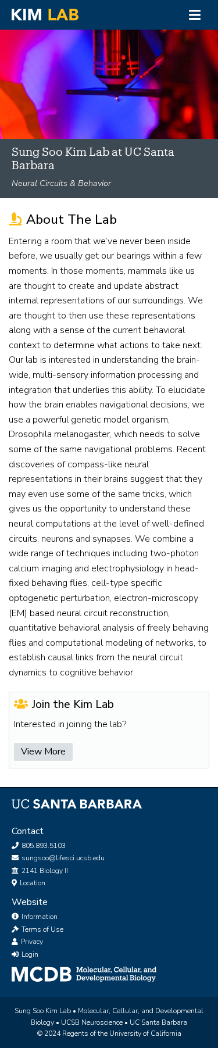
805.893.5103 (43, 845)
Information (39, 916)
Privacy (31, 941)
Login (29, 954)
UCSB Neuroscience (92, 1022)
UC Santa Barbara (158, 1022)
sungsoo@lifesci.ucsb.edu (62, 858)
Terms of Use (41, 929)
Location (31, 883)
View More (43, 751)
